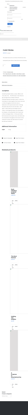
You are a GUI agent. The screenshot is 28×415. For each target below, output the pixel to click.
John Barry (13, 73)
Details (16, 264)
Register (9, 26)
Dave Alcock (8, 73)
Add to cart (15, 65)
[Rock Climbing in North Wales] (14, 169)
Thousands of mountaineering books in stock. (14, 1)
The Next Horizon (14, 256)
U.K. (17, 75)
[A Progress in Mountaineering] (14, 350)
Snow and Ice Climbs (11, 75)
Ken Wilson (19, 73)
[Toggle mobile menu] (0, 37)
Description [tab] (4, 82)
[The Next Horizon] (14, 228)
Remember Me (11, 21)
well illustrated (21, 75)
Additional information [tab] (7, 85)
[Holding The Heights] (14, 290)
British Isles (10, 72)
